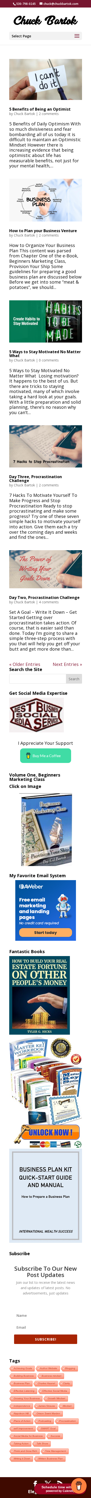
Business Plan (22, 1383)
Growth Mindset (56, 1398)
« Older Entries (24, 664)
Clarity (66, 1383)
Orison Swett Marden (48, 1413)
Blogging (70, 1368)
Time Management (55, 1451)
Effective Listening (24, 1391)
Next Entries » (67, 664)
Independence (22, 1406)
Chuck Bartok (24, 113)
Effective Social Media (54, 1391)
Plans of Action (22, 1421)
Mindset (67, 1406)
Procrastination (67, 1421)
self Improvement (23, 1428)
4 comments (49, 602)
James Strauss (46, 1406)
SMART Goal (48, 1428)
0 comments (49, 360)
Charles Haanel (46, 1383)
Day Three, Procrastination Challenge (35, 478)
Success (55, 1436)
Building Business (24, 1376)
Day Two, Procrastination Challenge (44, 597)
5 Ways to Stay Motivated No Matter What (45, 353)
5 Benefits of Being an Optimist (40, 109)
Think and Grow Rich (25, 1451)
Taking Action (21, 1443)
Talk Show (42, 1443)
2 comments (49, 113)
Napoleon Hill (21, 1413)
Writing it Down (22, 1458)
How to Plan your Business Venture (43, 230)
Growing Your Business (27, 1398)
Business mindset (51, 1376)
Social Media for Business (28, 1436)
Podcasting (45, 1421)
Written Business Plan (50, 1458)
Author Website (48, 1368)
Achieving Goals (23, 1368)
